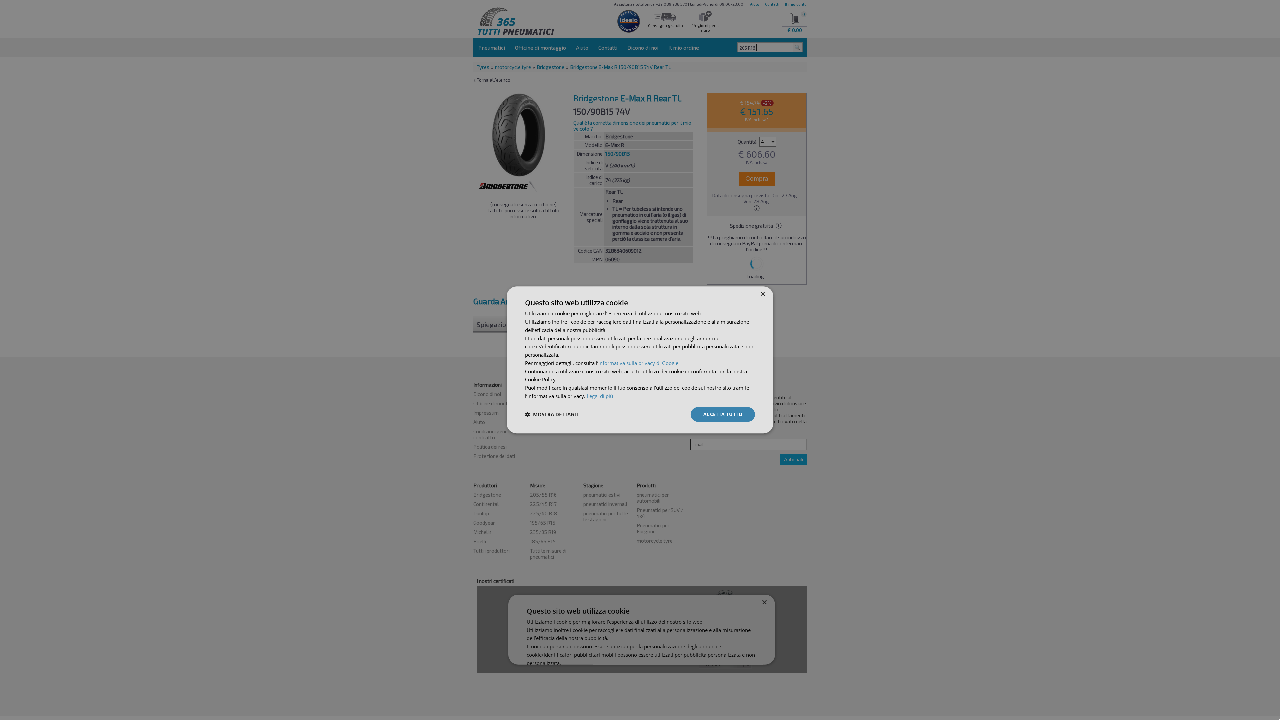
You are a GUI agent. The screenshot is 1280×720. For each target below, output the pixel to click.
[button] (552, 414)
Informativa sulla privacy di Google (638, 363)
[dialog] (640, 359)
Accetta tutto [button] (722, 414)
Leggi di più (600, 396)
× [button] (762, 294)
